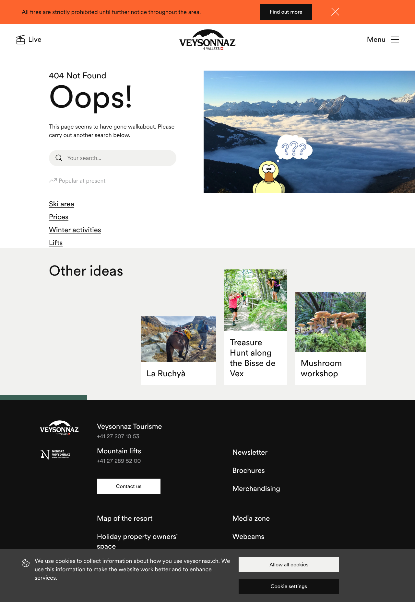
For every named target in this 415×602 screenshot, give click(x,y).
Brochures (248, 470)
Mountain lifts (119, 451)
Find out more (286, 12)
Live (35, 39)
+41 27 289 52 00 (119, 460)
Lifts (56, 242)
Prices (58, 216)
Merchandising (256, 488)
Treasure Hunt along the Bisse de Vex (253, 358)
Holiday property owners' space (137, 541)
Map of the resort (125, 518)
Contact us (128, 486)
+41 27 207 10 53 (118, 436)
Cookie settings (289, 586)
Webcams (248, 536)
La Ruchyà (166, 373)
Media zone (251, 518)
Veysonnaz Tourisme (59, 428)
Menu (376, 39)
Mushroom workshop (321, 368)
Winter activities (75, 229)
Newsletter (250, 452)
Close (335, 12)
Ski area (61, 204)
